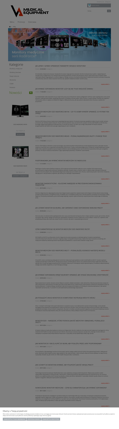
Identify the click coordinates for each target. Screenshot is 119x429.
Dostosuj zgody (34, 419)
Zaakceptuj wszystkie (51, 419)
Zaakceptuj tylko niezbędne (14, 419)
